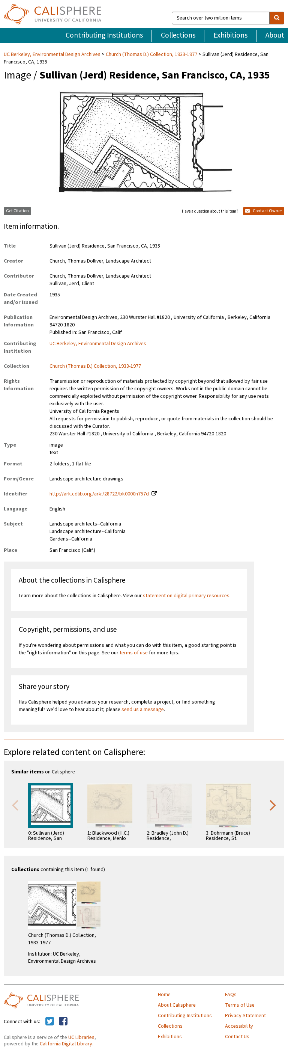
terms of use (134, 653)
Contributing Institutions (104, 35)
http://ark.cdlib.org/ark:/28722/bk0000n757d (99, 494)
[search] (276, 18)
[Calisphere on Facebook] (63, 1022)
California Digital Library (66, 1044)
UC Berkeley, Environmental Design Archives (53, 54)
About (275, 35)
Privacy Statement (245, 1015)
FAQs (231, 994)
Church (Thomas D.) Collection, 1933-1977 (151, 54)
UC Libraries (81, 1037)
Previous (15, 804)
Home (164, 994)
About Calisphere (177, 1005)
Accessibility (239, 1026)
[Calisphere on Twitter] (49, 1022)
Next (273, 804)
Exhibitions (230, 35)
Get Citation (17, 211)
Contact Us (237, 1036)
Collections (178, 35)
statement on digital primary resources (186, 595)
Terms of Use (240, 1005)
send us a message (143, 709)
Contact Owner (267, 211)
